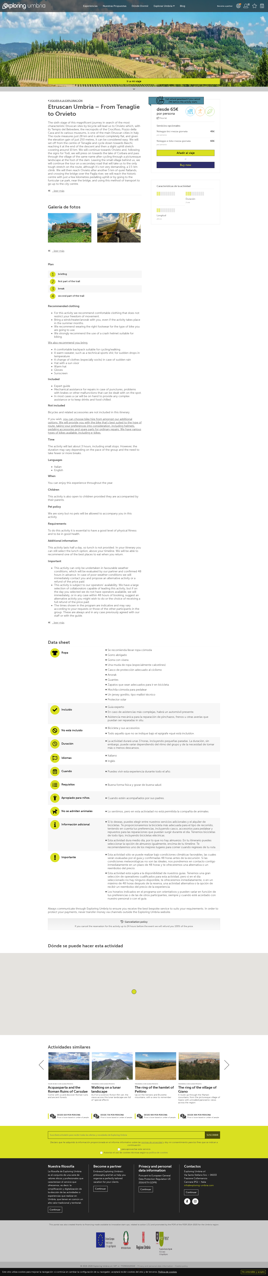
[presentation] (41, 1064)
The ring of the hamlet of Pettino (154, 1089)
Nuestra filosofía (61, 1166)
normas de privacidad (151, 1142)
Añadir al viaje (186, 153)
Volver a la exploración (66, 100)
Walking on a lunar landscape (106, 1089)
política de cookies (158, 1152)
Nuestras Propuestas (114, 5)
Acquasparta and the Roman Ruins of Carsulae (68, 1089)
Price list (163, 118)
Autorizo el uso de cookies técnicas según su (136, 1152)
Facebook (187, 1201)
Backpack (261, 5)
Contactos (192, 1166)
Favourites (254, 5)
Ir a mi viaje (134, 81)
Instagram (195, 1201)
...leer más (58, 191)
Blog (182, 5)
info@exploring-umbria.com (199, 1185)
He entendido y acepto (253, 1272)
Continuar (55, 1209)
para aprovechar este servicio (135, 1149)
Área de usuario (246, 5)
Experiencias (90, 5)
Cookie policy (181, 1266)
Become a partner (225, 6)
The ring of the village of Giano (197, 1089)
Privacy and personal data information (155, 1168)
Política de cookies (167, 1272)
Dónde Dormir (140, 5)
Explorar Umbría (163, 5)
